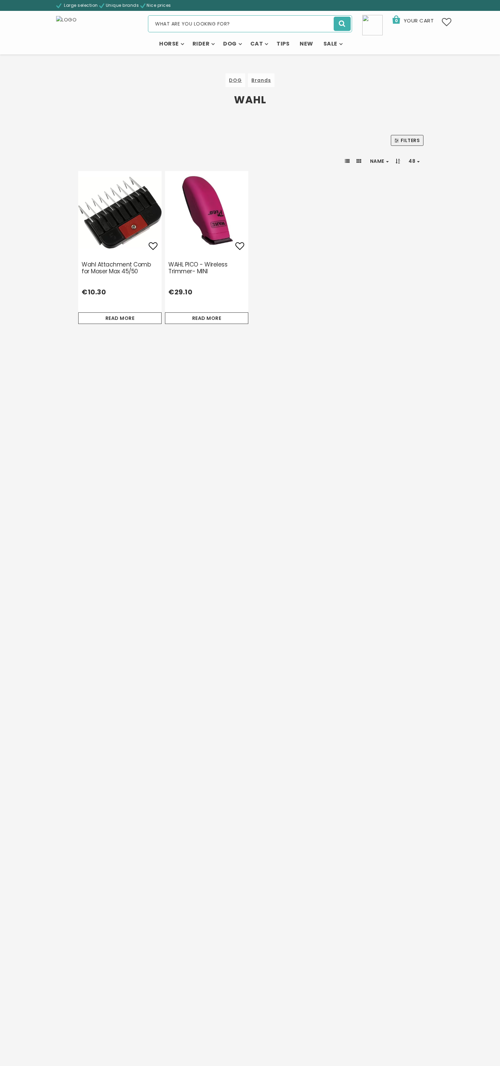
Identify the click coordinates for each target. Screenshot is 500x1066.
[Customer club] (372, 24)
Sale (330, 44)
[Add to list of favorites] (120, 212)
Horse (169, 44)
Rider (201, 44)
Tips (283, 44)
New (306, 44)
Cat (256, 44)
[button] (412, 21)
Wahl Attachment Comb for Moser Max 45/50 (116, 267)
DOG (235, 80)
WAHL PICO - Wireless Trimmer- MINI (197, 267)
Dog (230, 44)
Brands (261, 80)
